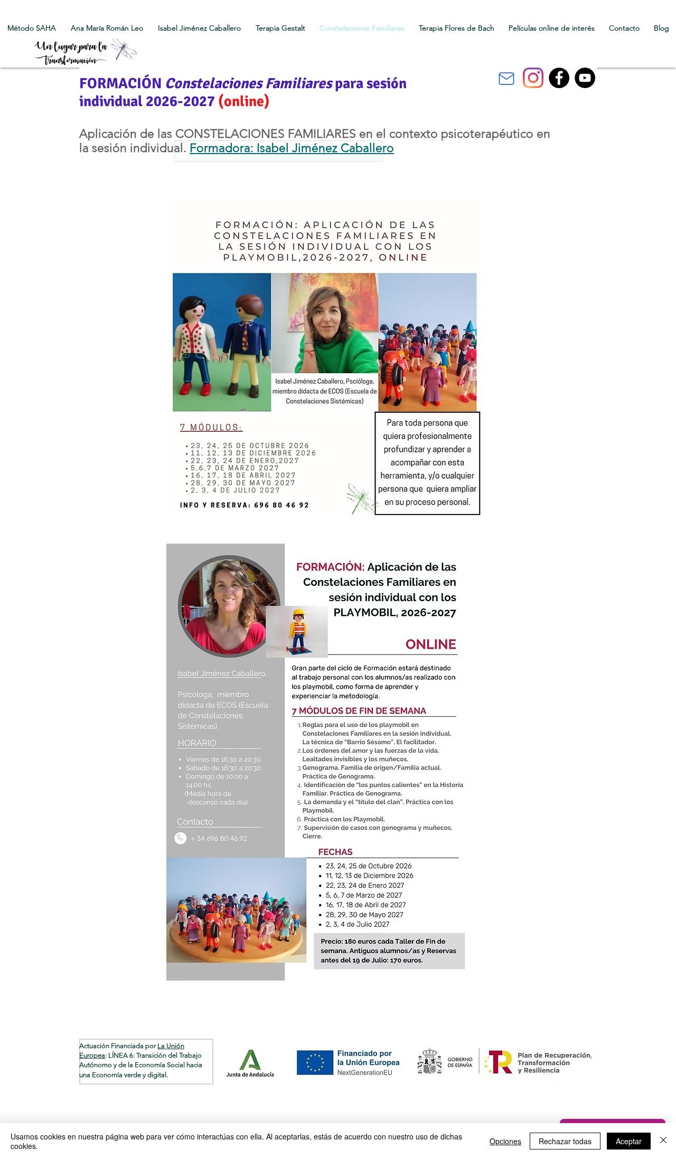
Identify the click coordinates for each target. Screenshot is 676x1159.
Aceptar (629, 1141)
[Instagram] (533, 78)
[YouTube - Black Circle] (585, 78)
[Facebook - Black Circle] (559, 78)
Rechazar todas (565, 1141)
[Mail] (506, 78)
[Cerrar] (663, 1141)
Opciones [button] (505, 1141)
